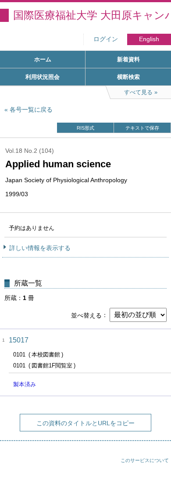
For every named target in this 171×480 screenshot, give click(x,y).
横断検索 (128, 77)
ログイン (105, 39)
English (149, 39)
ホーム (42, 59)
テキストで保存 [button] (142, 128)
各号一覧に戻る (31, 109)
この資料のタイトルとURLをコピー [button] (85, 423)
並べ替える (86, 314)
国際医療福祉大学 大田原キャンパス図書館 (92, 15)
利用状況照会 (42, 77)
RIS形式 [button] (85, 128)
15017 (18, 340)
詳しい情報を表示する (40, 247)
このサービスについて (145, 460)
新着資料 (128, 59)
